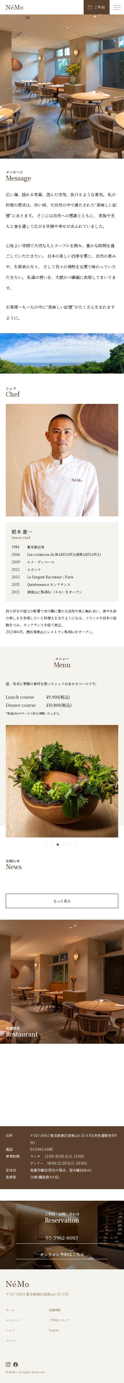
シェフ (10, 1330)
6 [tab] (76, 845)
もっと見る (62, 900)
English (54, 1330)
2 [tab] (53, 845)
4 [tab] (65, 845)
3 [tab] (59, 845)
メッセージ (13, 1320)
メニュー (11, 1340)
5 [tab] (71, 845)
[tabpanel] (62, 781)
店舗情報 (55, 1310)
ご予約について (59, 1320)
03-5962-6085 (62, 1238)
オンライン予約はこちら (62, 1254)
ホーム (10, 1310)
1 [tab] (47, 845)
